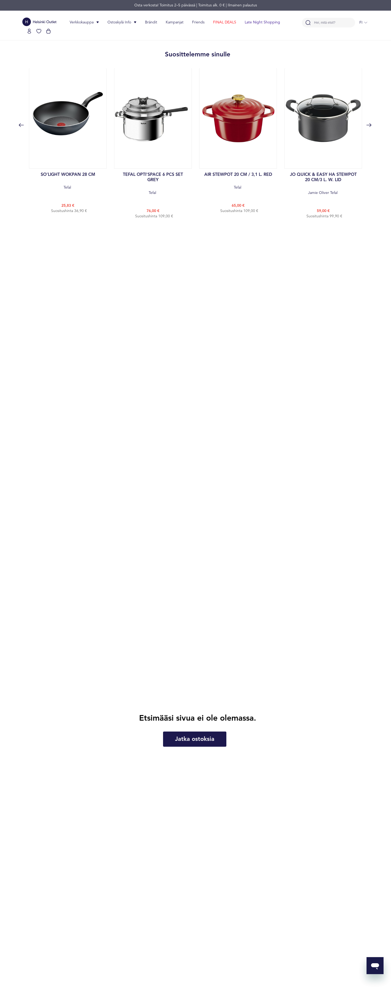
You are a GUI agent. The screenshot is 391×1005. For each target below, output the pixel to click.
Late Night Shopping (262, 22)
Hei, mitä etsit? (324, 22)
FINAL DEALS (224, 22)
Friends (198, 22)
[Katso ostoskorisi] (48, 31)
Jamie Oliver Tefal (323, 184)
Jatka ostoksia (194, 739)
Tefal (68, 181)
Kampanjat (175, 22)
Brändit (151, 22)
